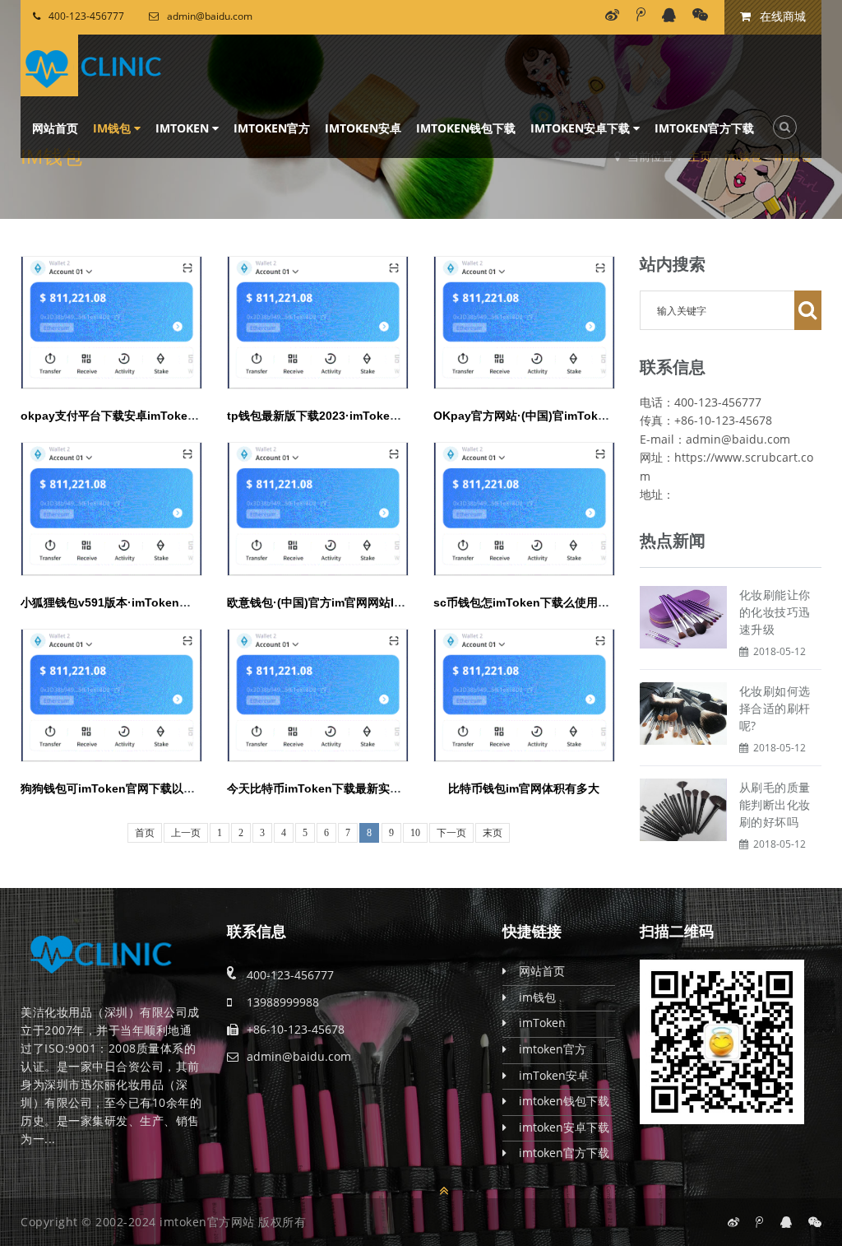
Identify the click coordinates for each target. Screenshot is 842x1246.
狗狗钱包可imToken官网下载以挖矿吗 (119, 788)
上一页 (186, 833)
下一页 (451, 833)
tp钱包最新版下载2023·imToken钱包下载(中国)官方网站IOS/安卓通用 (408, 415)
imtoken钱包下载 (466, 128)
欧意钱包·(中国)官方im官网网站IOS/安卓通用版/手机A (366, 602)
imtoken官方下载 (704, 128)
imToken (183, 128)
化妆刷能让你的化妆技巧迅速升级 (775, 612)
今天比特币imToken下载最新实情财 (320, 788)
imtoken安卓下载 (581, 128)
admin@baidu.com (209, 16)
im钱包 (113, 128)
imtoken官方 (272, 128)
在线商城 (781, 16)
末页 (492, 833)
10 (415, 833)
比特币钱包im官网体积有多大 (523, 788)
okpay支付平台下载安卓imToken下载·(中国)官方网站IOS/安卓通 (189, 415)
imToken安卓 (363, 128)
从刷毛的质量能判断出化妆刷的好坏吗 (775, 804)
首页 (145, 833)
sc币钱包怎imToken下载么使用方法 (527, 602)
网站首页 (55, 128)
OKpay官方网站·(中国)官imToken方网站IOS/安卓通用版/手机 (593, 415)
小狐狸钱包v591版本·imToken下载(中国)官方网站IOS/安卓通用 (185, 602)
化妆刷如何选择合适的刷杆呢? (775, 708)
